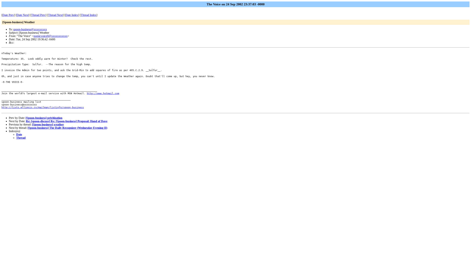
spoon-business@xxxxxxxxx (30, 29)
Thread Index (88, 15)
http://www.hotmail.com (103, 93)
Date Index (71, 15)
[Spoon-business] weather (48, 124)
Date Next (23, 15)
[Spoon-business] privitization (44, 117)
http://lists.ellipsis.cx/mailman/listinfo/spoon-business (42, 107)
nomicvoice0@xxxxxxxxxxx (51, 36)
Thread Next (55, 15)
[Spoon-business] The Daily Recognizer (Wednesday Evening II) (67, 127)
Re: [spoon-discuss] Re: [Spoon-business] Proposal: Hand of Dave (66, 121)
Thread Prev (38, 15)
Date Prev (8, 15)
